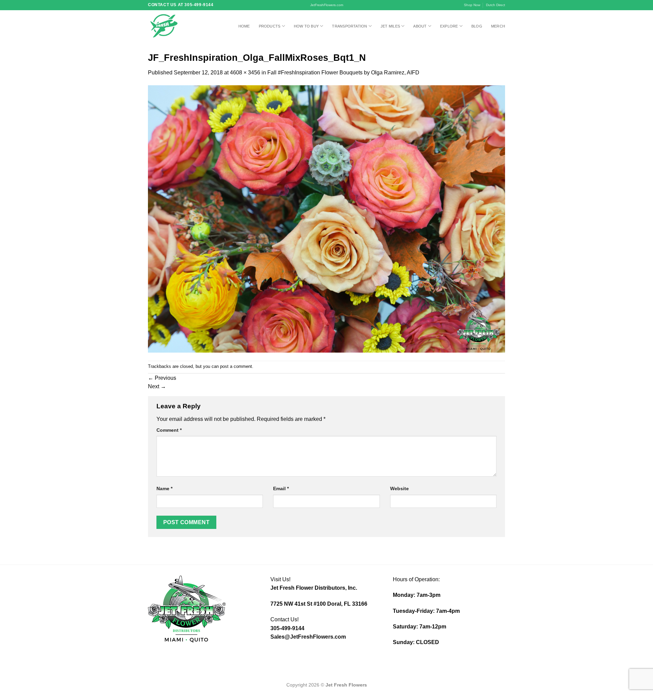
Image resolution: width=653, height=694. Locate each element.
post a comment (236, 366)
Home (244, 26)
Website (399, 488)
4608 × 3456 (245, 72)
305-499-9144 (287, 628)
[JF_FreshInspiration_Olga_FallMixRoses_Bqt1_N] (326, 218)
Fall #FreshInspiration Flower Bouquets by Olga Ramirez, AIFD (343, 72)
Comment (169, 430)
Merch (498, 26)
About (419, 26)
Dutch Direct (495, 5)
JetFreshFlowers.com (326, 5)
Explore (449, 26)
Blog (476, 26)
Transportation (349, 26)
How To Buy (306, 26)
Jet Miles (390, 26)
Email (281, 488)
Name (164, 488)
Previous (162, 378)
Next (157, 386)
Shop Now (472, 5)
